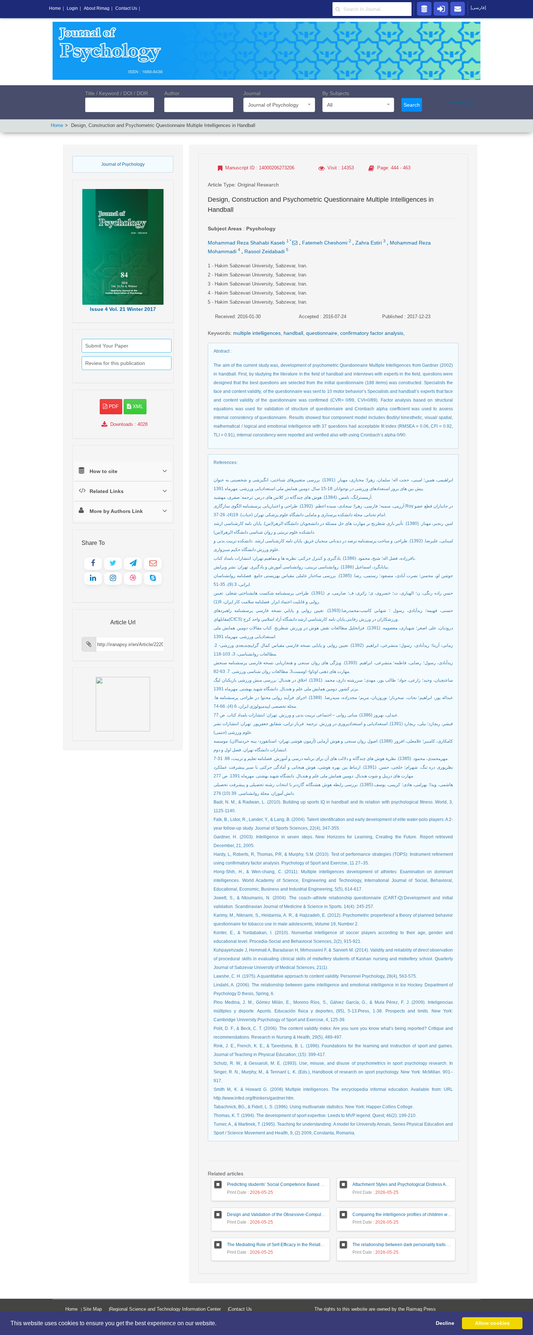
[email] (457, 8)
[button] (219, 1324)
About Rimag (97, 8)
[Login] (441, 8)
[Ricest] (424, 8)
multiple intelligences (257, 333)
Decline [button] (445, 1323)
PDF (113, 406)
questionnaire (321, 333)
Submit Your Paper (106, 346)
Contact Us (240, 1309)
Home (57, 125)
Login (72, 8)
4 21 (123, 309)
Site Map (92, 1309)
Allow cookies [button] (492, 1323)
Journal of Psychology (123, 164)
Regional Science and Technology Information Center (165, 1309)
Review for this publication (115, 363)
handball (293, 333)
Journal (251, 93)
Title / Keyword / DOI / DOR (116, 93)
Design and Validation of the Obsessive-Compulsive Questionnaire (292, 1214)
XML (137, 406)
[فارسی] (478, 7)
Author (171, 93)
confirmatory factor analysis (371, 333)
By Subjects (335, 93)
